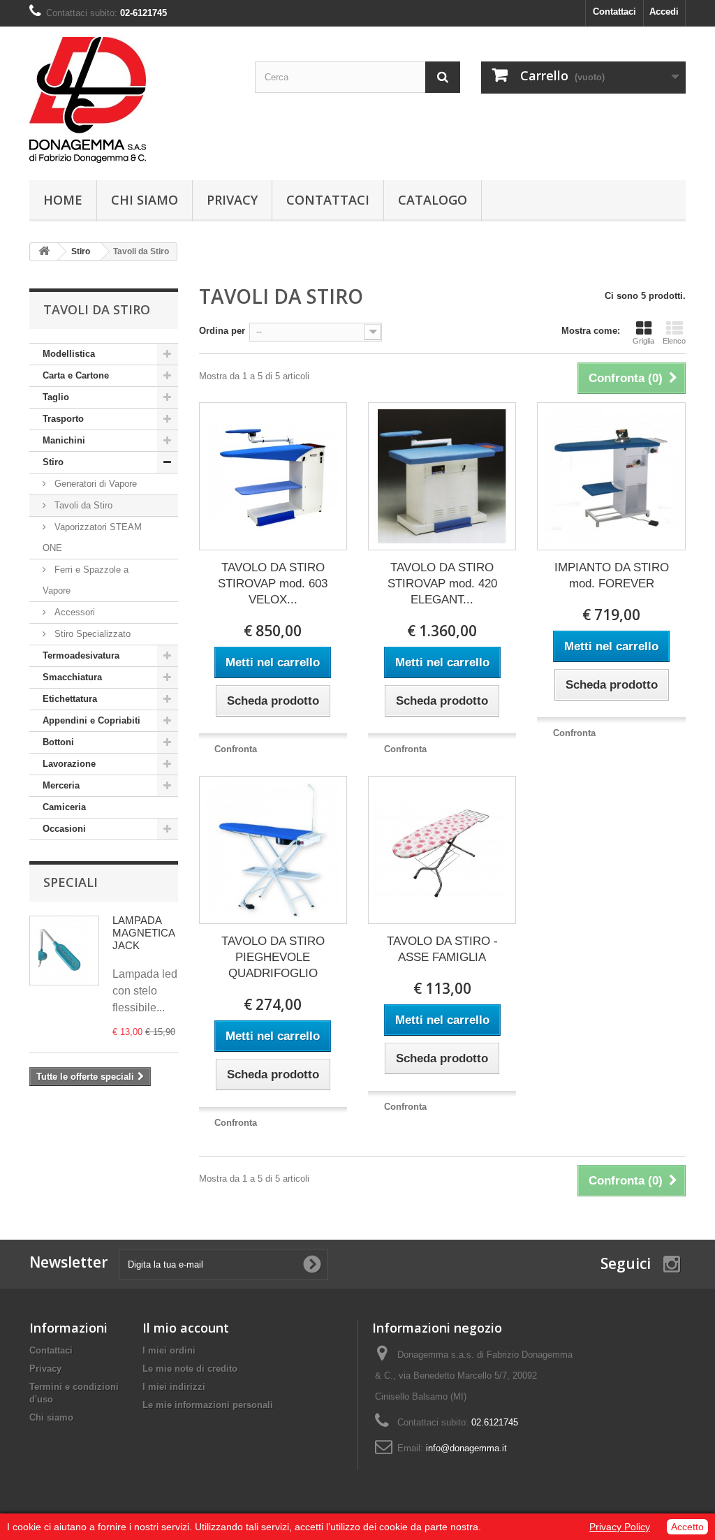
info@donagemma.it (466, 1448)
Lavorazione (69, 763)
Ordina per (222, 330)
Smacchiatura (72, 677)
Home (62, 199)
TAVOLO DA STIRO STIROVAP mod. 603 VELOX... (272, 583)
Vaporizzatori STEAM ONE (92, 537)
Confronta (235, 749)
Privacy (232, 199)
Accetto (687, 1526)
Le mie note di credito (189, 1368)
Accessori (73, 612)
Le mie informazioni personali (207, 1405)
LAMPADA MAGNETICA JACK (143, 932)
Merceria (61, 785)
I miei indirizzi (173, 1386)
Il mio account (185, 1327)
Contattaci (614, 11)
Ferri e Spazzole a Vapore (85, 580)
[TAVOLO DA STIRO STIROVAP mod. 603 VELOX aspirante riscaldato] (273, 476)
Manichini (64, 440)
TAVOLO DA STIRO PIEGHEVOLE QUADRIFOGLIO (273, 957)
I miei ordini (169, 1350)
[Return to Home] (44, 252)
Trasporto (63, 418)
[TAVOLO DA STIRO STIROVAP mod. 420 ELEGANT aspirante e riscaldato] (442, 476)
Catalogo (432, 199)
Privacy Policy (619, 1526)
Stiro (53, 462)
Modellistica (69, 354)
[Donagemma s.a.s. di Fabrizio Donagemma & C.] (131, 100)
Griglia (643, 341)
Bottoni (58, 742)
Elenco (674, 341)
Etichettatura (70, 699)
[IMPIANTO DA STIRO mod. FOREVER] (611, 476)
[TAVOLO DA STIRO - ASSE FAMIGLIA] (442, 850)
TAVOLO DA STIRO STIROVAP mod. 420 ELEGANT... (442, 583)
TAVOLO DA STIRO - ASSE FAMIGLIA (442, 949)
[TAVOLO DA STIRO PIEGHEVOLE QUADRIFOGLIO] (273, 850)
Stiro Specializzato (91, 634)
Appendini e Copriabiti (91, 720)
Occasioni (64, 828)
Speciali (70, 882)
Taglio (56, 397)
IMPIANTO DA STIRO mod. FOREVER (611, 575)
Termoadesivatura (81, 655)
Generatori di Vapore (94, 483)
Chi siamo (144, 199)
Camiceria (64, 807)
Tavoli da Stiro (82, 505)
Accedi (664, 11)
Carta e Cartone (76, 375)
